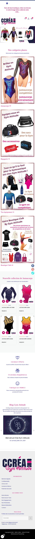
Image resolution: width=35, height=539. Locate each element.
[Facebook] (32, 265)
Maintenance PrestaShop (17, 534)
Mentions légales (6, 478)
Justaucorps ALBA (24, 307)
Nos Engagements (6, 500)
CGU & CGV (5, 483)
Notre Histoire (5, 495)
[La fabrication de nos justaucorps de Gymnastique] (17, 425)
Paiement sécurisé (6, 488)
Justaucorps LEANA (7, 338)
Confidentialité (5, 481)
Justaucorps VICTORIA (8, 307)
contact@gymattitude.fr (11, 522)
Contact (4, 507)
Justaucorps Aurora (25, 338)
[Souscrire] (30, 518)
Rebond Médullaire (6, 505)
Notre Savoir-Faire (6, 497)
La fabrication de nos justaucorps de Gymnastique (17, 439)
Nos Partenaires (6, 502)
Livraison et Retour (6, 486)
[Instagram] (32, 269)
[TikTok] (32, 273)
